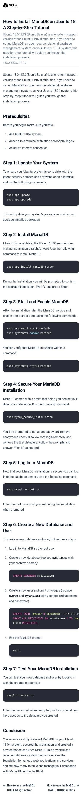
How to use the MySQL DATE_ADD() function (63, 788)
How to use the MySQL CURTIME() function (19, 788)
